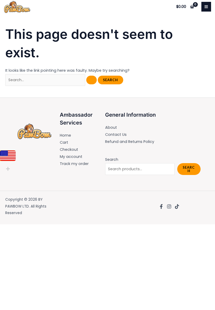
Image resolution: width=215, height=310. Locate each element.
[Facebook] (161, 206)
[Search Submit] (91, 80)
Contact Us (116, 134)
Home (65, 135)
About (111, 127)
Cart (64, 142)
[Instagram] (169, 206)
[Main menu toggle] (206, 7)
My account (71, 156)
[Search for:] (51, 79)
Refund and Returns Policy (129, 141)
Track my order (74, 163)
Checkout (69, 149)
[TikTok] (177, 206)
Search (111, 159)
